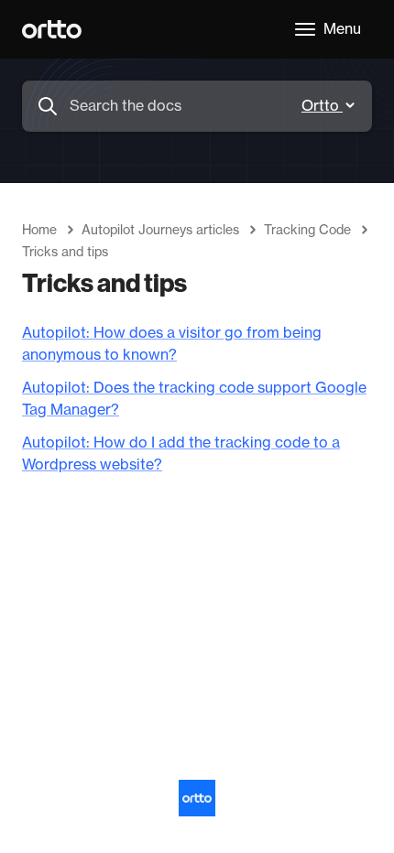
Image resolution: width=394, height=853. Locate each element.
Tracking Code (307, 230)
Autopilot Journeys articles (160, 230)
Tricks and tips (65, 252)
